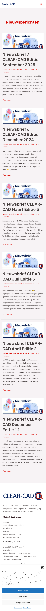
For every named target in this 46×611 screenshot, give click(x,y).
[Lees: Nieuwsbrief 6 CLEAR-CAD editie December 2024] (22, 116)
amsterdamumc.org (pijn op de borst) (17, 553)
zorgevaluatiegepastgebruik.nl (14, 525)
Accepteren (23, 590)
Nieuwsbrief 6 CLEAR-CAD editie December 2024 (20, 134)
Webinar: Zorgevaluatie (12, 559)
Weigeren (23, 596)
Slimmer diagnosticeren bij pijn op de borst (20, 556)
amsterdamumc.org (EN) (12, 534)
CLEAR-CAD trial (12, 506)
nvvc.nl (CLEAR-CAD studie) (13, 547)
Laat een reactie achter (11, 69)
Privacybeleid (27, 608)
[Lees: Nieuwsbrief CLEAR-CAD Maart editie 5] (22, 191)
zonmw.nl (7, 522)
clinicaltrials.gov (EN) (11, 537)
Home (23, 563)
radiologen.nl (8, 528)
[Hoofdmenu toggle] (41, 4)
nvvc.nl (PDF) (8, 550)
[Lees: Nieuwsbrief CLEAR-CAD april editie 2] (22, 330)
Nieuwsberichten (27, 69)
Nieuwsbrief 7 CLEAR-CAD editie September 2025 (20, 59)
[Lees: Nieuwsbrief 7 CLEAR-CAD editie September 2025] (22, 41)
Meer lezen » (7, 99)
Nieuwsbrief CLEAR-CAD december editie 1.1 (22, 424)
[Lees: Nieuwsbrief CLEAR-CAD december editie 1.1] (22, 406)
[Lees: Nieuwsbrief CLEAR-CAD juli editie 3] (22, 260)
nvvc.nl (6, 531)
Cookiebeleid (18, 608)
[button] (43, 567)
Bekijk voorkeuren (23, 603)
